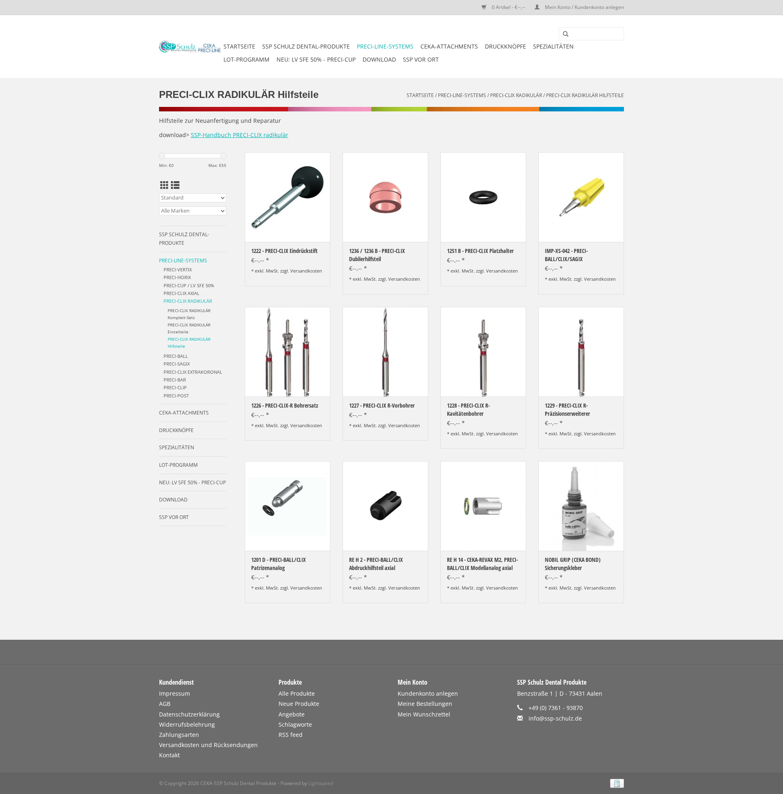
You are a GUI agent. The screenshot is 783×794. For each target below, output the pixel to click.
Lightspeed (320, 783)
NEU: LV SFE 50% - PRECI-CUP (316, 59)
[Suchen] (563, 34)
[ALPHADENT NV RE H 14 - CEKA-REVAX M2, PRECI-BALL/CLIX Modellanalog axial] (483, 506)
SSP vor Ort (421, 59)
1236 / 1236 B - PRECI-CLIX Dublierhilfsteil (377, 255)
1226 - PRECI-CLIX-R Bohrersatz (284, 405)
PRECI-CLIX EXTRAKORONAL (193, 372)
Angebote (292, 714)
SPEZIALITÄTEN (553, 46)
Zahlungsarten (179, 735)
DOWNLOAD (379, 59)
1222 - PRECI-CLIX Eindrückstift (284, 251)
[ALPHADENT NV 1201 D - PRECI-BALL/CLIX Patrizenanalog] (287, 506)
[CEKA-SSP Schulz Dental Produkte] (190, 46)
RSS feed (291, 735)
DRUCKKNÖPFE (505, 46)
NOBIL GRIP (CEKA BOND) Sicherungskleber (573, 564)
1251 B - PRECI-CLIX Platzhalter (480, 251)
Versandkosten (306, 271)
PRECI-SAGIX (177, 364)
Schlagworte (295, 724)
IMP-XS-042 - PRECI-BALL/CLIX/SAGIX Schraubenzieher (566, 255)
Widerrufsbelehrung (187, 724)
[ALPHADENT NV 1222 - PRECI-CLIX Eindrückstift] (287, 197)
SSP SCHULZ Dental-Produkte (306, 46)
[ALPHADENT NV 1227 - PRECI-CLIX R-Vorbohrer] (385, 352)
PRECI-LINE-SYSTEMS (385, 46)
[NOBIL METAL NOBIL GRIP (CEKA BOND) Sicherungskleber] (581, 506)
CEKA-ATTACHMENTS (449, 46)
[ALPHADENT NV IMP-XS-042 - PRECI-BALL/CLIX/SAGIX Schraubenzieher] (581, 197)
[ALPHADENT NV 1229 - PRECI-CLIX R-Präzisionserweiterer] (581, 352)
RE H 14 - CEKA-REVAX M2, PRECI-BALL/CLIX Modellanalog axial (482, 564)
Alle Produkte (297, 693)
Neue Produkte (299, 704)
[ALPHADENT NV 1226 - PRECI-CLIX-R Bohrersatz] (287, 352)
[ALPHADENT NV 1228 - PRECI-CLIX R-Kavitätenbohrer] (483, 352)
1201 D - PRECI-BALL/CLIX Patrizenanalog (278, 564)
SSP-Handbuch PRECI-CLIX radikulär (239, 135)
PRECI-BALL (176, 356)
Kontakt (169, 755)
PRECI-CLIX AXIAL (181, 293)
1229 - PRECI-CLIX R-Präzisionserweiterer (567, 409)
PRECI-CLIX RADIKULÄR (516, 95)
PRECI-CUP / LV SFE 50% (189, 285)
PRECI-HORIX (177, 277)
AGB (164, 704)
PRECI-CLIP (175, 387)
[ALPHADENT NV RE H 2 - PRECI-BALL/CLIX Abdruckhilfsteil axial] (385, 506)
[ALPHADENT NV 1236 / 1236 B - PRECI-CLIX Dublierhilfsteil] (385, 197)
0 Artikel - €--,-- (508, 7)
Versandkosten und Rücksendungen (208, 745)
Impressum (174, 693)
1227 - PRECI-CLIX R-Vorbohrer (382, 405)
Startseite (239, 46)
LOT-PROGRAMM (246, 59)
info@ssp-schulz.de (555, 718)
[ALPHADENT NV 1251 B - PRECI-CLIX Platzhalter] (483, 197)
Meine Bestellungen (425, 704)
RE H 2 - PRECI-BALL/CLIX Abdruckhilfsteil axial (376, 564)
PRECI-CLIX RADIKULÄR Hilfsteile (585, 95)
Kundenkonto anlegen (428, 693)
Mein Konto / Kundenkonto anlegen (584, 7)
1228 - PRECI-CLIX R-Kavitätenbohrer (468, 409)
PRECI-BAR (175, 380)
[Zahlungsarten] (615, 782)
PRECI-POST (176, 396)
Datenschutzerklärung (189, 714)
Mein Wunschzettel (424, 714)
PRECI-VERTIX (178, 269)
